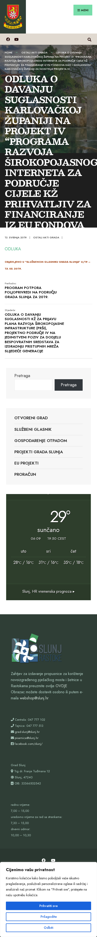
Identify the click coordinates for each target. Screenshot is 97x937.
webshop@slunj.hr (34, 698)
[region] (48, 899)
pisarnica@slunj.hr (26, 738)
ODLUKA (13, 249)
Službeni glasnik (33, 429)
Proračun (25, 474)
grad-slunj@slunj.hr (27, 732)
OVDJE (61, 686)
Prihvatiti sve (48, 905)
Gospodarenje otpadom (40, 440)
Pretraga (22, 376)
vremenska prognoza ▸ (48, 591)
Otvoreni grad (31, 418)
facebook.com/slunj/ (29, 744)
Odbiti (48, 927)
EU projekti (26, 463)
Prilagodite (48, 916)
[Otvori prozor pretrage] (89, 39)
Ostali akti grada (34, 52)
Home (8, 52)
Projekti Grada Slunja (38, 452)
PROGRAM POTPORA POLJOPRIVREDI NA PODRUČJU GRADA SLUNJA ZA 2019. (31, 290)
